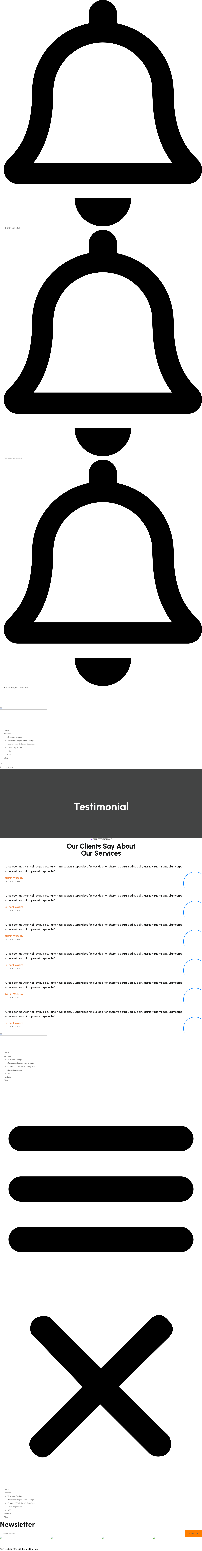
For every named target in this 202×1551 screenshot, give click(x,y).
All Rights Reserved (28, 1549)
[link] (24, 1542)
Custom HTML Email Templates (21, 744)
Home (6, 730)
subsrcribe (193, 1533)
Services (7, 733)
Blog (6, 758)
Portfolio (7, 754)
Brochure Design (14, 737)
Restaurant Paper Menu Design (20, 740)
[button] (101, 1286)
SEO (9, 751)
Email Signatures (14, 747)
